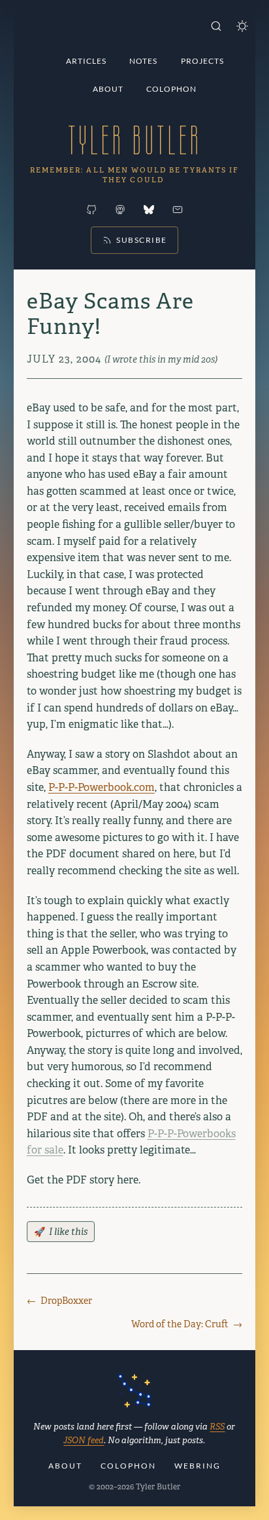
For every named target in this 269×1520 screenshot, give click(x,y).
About (108, 89)
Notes (143, 61)
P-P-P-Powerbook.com (101, 787)
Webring (197, 1466)
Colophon (171, 89)
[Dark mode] (242, 26)
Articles (86, 61)
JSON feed (83, 1440)
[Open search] (216, 26)
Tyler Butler (134, 140)
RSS (217, 1426)
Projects (202, 61)
